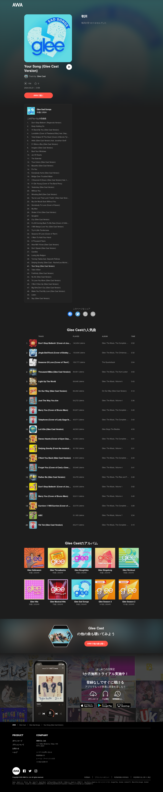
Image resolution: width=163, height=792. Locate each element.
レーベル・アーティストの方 (45, 758)
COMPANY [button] (42, 735)
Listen (34, 295)
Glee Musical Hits (58, 601)
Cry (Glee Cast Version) (40, 219)
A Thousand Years (38, 241)
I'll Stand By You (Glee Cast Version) (45, 130)
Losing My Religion (39, 255)
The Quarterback (108, 362)
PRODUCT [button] (17, 735)
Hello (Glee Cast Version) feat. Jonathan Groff (49, 140)
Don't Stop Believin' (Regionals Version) (46, 122)
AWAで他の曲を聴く (96, 643)
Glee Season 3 (105, 601)
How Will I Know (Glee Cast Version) (45, 244)
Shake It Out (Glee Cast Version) (44, 212)
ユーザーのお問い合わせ (44, 752)
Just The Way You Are (48, 400)
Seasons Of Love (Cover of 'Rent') (44, 234)
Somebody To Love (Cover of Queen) (46, 205)
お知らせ (15, 748)
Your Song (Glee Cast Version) (53, 725)
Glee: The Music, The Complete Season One (119, 343)
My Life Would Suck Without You (44, 201)
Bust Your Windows (39, 151)
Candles (35, 251)
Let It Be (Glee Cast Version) (50, 429)
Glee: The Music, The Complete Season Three (119, 438)
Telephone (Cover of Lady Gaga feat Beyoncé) (59, 419)
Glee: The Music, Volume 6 (112, 381)
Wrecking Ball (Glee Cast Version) (44, 194)
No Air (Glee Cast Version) (41, 277)
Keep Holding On (38, 126)
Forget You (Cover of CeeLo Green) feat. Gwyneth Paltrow (64, 467)
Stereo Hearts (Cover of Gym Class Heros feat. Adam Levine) (65, 438)
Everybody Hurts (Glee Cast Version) (45, 173)
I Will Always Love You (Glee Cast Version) (48, 226)
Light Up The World (47, 381)
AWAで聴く (39, 95)
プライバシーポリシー (102, 777)
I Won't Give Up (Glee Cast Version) (45, 284)
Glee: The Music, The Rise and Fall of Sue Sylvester (122, 477)
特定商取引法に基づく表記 (142, 777)
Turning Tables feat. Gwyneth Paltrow (46, 259)
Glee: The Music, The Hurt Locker (115, 372)
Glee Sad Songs (44, 109)
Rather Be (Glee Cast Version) (51, 477)
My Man (35, 208)
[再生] (69, 67)
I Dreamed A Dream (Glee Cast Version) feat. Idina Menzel (54, 180)
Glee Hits (34, 601)
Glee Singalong (105, 570)
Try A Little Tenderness (40, 230)
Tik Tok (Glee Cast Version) (50, 524)
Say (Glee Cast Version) (41, 298)
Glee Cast (41, 76)
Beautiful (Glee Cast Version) (42, 165)
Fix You (34, 169)
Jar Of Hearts (37, 155)
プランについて (18, 744)
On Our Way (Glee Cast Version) (52, 391)
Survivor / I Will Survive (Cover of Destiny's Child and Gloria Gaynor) (69, 505)
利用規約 (87, 777)
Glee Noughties (82, 570)
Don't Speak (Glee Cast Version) (44, 248)
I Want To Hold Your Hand (41, 237)
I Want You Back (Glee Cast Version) (54, 457)
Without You (36, 191)
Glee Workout (129, 570)
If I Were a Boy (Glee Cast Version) (45, 144)
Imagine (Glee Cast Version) (42, 147)
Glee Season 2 (128, 601)
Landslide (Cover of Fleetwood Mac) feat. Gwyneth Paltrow (54, 133)
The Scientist (36, 158)
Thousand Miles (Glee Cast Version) (54, 371)
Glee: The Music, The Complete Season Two (119, 410)
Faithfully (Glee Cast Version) (43, 273)
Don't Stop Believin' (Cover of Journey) (56, 343)
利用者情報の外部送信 (121, 777)
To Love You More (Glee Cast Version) (46, 280)
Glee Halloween (34, 570)
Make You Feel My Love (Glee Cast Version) (48, 291)
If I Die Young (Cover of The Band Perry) (47, 183)
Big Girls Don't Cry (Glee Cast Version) (46, 287)
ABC (40, 515)
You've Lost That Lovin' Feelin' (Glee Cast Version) (51, 198)
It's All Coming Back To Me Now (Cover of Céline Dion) (52, 223)
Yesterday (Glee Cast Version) (43, 187)
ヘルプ (14, 752)
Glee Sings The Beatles (111, 429)
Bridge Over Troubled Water (42, 176)
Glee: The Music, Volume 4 (112, 400)
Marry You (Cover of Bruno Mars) (53, 410)
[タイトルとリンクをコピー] (85, 314)
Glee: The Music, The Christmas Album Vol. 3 (119, 352)
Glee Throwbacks (58, 570)
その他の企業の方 (42, 762)
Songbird (35, 216)
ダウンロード (17, 741)
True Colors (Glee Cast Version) (44, 162)
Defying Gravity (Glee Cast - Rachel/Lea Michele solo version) (55, 262)
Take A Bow (36, 269)
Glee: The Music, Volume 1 (112, 448)
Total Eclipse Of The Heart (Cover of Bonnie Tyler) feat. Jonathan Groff (58, 137)
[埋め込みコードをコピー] (93, 314)
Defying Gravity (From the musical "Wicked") (58, 448)
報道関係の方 (40, 755)
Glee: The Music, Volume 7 (112, 515)
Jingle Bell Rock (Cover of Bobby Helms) (56, 352)
